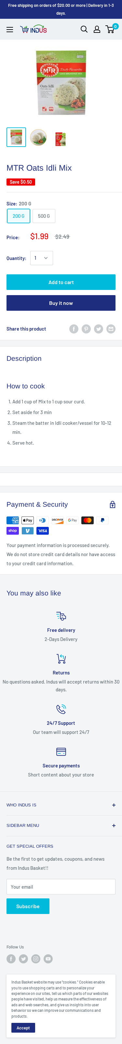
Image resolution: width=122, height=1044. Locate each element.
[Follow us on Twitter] (23, 958)
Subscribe (28, 906)
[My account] (97, 29)
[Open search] (84, 29)
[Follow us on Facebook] (11, 958)
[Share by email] (110, 328)
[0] (110, 29)
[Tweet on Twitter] (98, 328)
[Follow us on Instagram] (35, 958)
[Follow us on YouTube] (48, 958)
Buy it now (61, 303)
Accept (23, 1027)
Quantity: (16, 258)
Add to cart (61, 282)
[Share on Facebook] (73, 328)
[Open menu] (10, 29)
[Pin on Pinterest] (86, 328)
